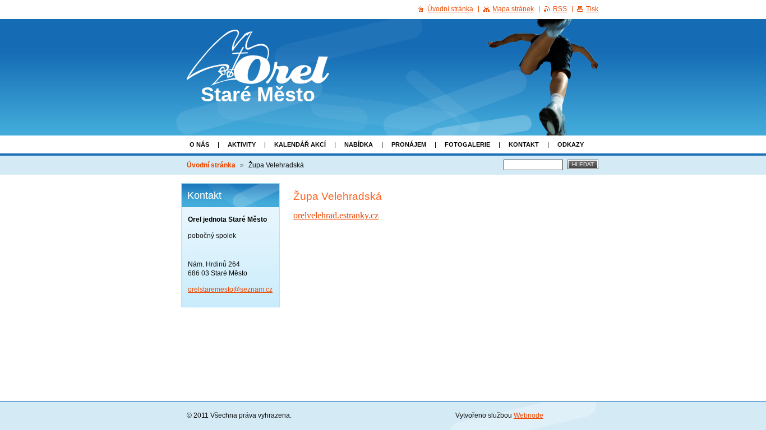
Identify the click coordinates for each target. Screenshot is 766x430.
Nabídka (358, 144)
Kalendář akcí (300, 144)
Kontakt (524, 144)
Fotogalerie (467, 144)
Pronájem (408, 144)
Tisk (592, 9)
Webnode (528, 415)
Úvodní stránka (211, 165)
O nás (199, 144)
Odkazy (570, 144)
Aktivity (242, 144)
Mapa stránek (513, 9)
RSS (560, 9)
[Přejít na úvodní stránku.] (258, 76)
